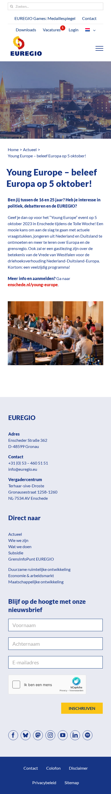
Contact (30, 768)
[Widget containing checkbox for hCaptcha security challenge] (47, 684)
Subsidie (15, 552)
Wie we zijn (18, 540)
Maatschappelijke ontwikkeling (36, 581)
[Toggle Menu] (99, 48)
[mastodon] (38, 735)
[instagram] (50, 735)
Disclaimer (78, 768)
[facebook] (13, 735)
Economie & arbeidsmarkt (31, 575)
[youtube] (63, 735)
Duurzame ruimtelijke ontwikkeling (39, 569)
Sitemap (72, 782)
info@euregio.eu (22, 469)
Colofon (53, 768)
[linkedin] (75, 735)
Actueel (15, 534)
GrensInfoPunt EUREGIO (31, 558)
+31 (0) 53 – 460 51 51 (28, 462)
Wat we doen (19, 546)
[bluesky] (25, 735)
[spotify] (87, 735)
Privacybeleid (44, 782)
